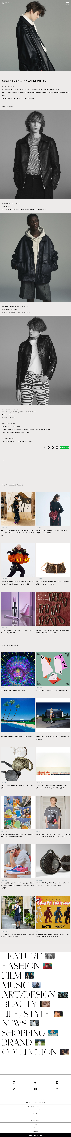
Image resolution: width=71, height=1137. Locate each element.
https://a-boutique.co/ (9, 441)
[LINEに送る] (64, 447)
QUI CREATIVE (35, 1117)
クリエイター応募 (35, 1109)
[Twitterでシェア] (53, 447)
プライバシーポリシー (35, 1120)
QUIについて (35, 1113)
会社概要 (35, 1124)
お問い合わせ (35, 1128)
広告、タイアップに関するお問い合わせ (35, 1102)
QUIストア (35, 1131)
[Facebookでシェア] (49, 447)
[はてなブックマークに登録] (57, 447)
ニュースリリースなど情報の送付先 (35, 1099)
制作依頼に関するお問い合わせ (35, 1106)
